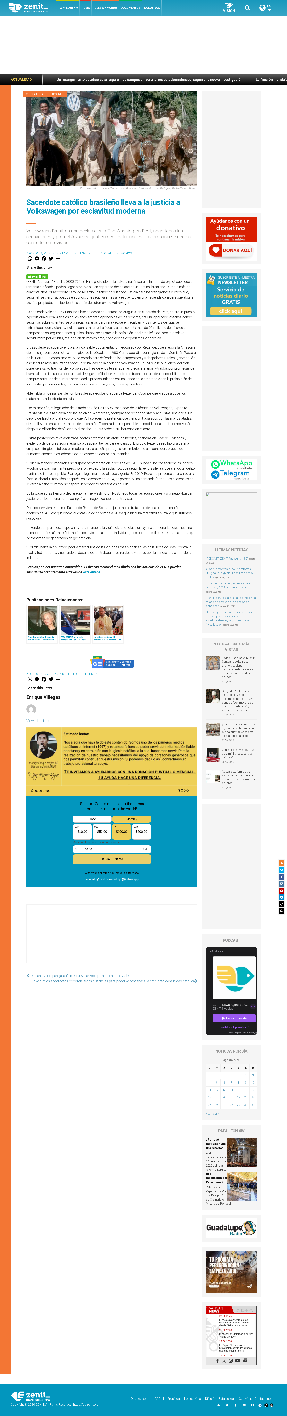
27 (224, 1104)
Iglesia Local (35, 94)
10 (253, 1082)
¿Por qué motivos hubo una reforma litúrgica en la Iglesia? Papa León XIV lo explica (229, 573)
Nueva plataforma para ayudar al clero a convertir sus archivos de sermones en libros (238, 777)
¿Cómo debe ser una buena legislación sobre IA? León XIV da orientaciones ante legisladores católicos (239, 730)
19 (216, 1097)
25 (209, 1104)
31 (253, 1104)
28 (231, 1104)
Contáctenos (263, 1399)
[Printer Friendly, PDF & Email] (37, 276)
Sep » (216, 1113)
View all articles (38, 721)
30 (245, 1104)
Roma (86, 7)
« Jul (208, 1113)
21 (231, 1097)
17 (253, 1090)
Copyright (245, 1399)
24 (253, 1097)
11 (209, 1090)
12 (216, 1090)
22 (238, 1097)
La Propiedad (172, 1399)
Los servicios (193, 1399)
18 (209, 1097)
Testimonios (55, 94)
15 (238, 1090)
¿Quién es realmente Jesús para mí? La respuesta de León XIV (238, 753)
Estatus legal (227, 1399)
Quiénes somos (141, 1399)
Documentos (130, 7)
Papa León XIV (68, 7)
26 (216, 1104)
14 (231, 1090)
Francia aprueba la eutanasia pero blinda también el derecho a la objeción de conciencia (231, 602)
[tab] (218, 1309)
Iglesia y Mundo (105, 7)
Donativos (152, 7)
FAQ (157, 1399)
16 (245, 1090)
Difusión (210, 1399)
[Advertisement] (143, 45)
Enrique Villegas (75, 253)
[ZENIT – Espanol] (32, 8)
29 (238, 1104)
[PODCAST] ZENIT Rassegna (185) (227, 558)
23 (245, 1097)
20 (224, 1097)
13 (224, 1090)
